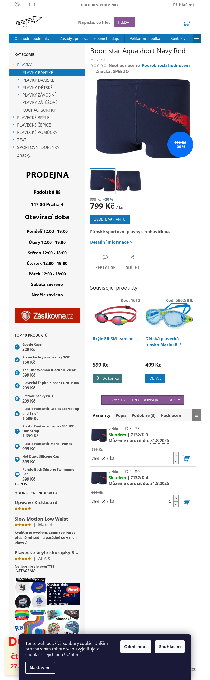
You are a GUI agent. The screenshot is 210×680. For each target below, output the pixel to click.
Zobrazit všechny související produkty (143, 399)
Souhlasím (170, 646)
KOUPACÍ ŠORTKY (39, 110)
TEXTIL (23, 140)
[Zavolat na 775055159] (22, 4)
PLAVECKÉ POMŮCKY (37, 132)
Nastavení (40, 668)
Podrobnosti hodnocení (166, 65)
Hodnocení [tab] (172, 415)
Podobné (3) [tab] (143, 415)
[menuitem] (32, 38)
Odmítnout (135, 646)
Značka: (112, 71)
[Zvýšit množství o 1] (175, 455)
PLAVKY (24, 65)
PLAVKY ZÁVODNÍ (39, 95)
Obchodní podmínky (100, 5)
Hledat (124, 22)
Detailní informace (109, 242)
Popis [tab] (121, 415)
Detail (155, 378)
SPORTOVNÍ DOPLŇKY (38, 147)
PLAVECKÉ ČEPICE (34, 125)
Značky (23, 155)
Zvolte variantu (109, 219)
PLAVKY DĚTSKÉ (37, 87)
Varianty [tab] (101, 415)
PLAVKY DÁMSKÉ (38, 80)
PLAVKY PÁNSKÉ (37, 72)
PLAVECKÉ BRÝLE (33, 117)
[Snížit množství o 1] (175, 461)
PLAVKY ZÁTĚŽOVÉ (40, 102)
